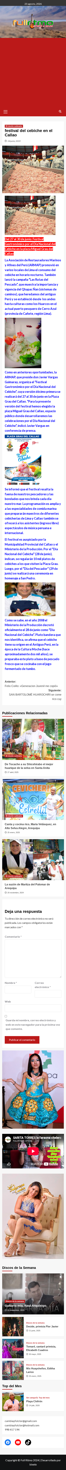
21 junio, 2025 (34, 1331)
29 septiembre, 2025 (15, 1310)
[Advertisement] (33, 72)
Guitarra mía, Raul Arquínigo (25, 1305)
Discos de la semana (15, 1301)
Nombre (11, 982)
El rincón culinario (14, 126)
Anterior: (31, 683)
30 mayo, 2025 (35, 1354)
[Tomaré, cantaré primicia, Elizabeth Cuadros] (13, 1348)
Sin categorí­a (32, 1398)
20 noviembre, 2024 (15, 893)
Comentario (13, 936)
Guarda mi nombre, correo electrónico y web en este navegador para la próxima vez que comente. (33, 1024)
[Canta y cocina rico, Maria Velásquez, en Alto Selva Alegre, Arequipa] (33, 799)
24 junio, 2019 (14, 141)
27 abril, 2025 (12, 772)
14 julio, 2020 (34, 1405)
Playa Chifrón (34, 1401)
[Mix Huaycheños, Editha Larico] (13, 1370)
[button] (5, 111)
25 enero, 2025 (13, 832)
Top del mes (44, 1398)
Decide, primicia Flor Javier (42, 1326)
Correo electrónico (43, 985)
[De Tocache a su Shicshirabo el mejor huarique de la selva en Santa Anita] (33, 739)
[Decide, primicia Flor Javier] (13, 1326)
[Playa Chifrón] (13, 1401)
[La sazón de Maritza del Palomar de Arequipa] (33, 859)
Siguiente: (35, 694)
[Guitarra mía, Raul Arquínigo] (33, 1293)
